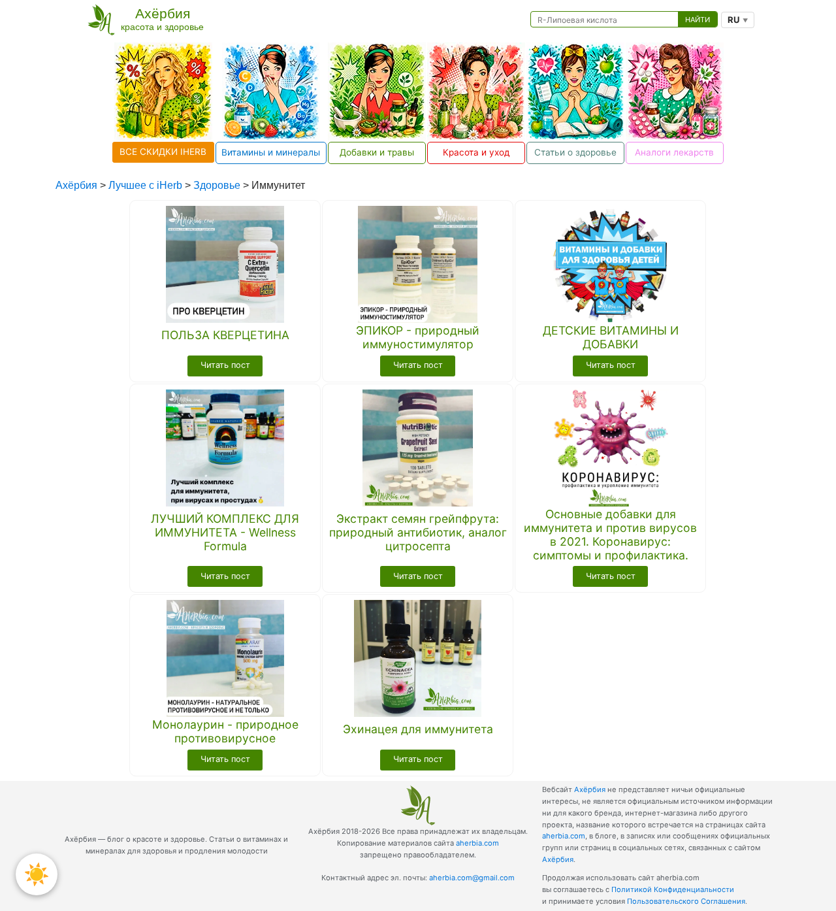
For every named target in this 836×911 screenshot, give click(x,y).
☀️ (37, 874)
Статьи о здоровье (575, 152)
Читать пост (225, 365)
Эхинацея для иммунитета (418, 729)
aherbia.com (477, 843)
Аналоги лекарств (674, 152)
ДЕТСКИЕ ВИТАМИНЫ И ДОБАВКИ (611, 337)
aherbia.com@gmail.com (472, 877)
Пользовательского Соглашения (686, 901)
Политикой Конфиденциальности (672, 889)
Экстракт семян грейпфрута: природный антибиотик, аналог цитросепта (418, 532)
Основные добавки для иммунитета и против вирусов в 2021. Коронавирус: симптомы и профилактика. (610, 534)
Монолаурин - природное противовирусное (225, 731)
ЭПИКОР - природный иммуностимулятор (417, 337)
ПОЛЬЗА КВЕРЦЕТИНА (225, 335)
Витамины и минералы (270, 152)
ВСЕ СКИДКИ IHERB (163, 151)
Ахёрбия (589, 789)
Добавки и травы (377, 152)
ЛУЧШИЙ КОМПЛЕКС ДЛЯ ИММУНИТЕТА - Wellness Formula (225, 532)
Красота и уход (476, 152)
